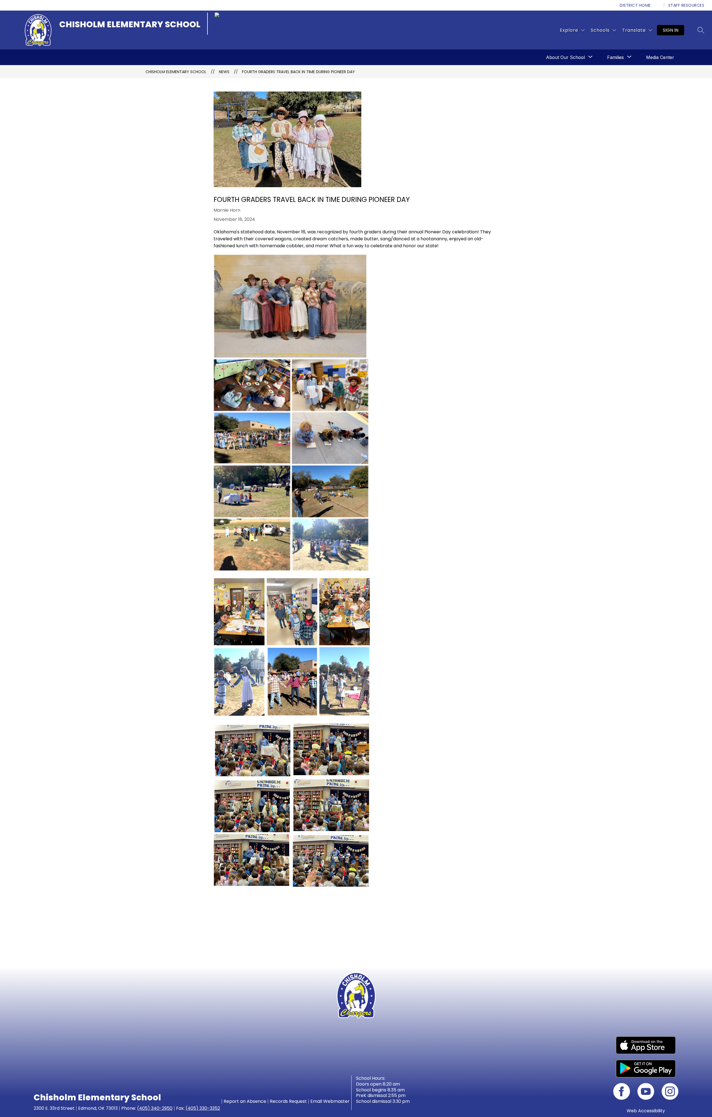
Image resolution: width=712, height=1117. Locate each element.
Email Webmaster (330, 1101)
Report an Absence (245, 1101)
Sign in (670, 30)
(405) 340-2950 (154, 1108)
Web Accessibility (646, 1111)
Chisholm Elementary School (175, 72)
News (224, 72)
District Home (635, 5)
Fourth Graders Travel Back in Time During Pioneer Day (298, 72)
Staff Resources (686, 5)
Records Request (288, 1101)
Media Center (660, 57)
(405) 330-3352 (203, 1108)
